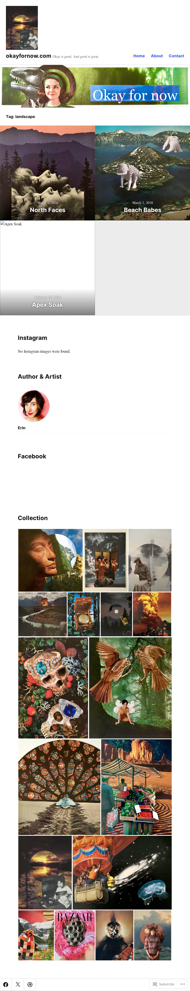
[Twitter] (18, 985)
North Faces (47, 210)
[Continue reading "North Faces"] (47, 173)
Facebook (32, 456)
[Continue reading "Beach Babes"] (142, 173)
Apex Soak (47, 304)
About (157, 55)
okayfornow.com (28, 56)
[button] (50, 560)
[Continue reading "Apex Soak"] (47, 267)
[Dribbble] (30, 985)
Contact (176, 55)
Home (139, 55)
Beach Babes (142, 210)
